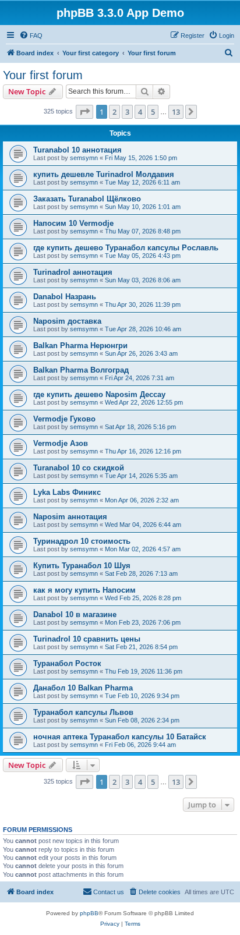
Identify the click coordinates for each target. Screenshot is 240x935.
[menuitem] (31, 35)
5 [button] (153, 112)
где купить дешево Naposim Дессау (99, 394)
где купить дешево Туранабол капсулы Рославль (125, 247)
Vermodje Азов (60, 443)
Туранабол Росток (67, 663)
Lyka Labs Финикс (67, 492)
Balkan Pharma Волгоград (81, 370)
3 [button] (127, 112)
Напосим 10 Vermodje (73, 223)
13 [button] (176, 112)
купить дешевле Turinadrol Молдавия (103, 174)
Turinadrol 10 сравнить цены (86, 639)
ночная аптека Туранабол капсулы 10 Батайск (119, 736)
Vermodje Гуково (64, 419)
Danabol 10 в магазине (75, 614)
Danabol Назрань (64, 296)
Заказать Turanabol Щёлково (87, 198)
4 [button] (140, 112)
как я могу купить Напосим (84, 590)
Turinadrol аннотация (72, 272)
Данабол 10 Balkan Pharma (83, 687)
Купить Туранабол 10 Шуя (81, 565)
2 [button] (114, 112)
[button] (84, 112)
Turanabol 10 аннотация (77, 150)
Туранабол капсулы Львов (83, 712)
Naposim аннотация (70, 516)
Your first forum (43, 75)
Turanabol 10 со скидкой (78, 467)
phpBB (89, 913)
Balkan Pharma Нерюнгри (80, 345)
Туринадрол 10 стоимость (81, 541)
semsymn (84, 157)
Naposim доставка (67, 321)
